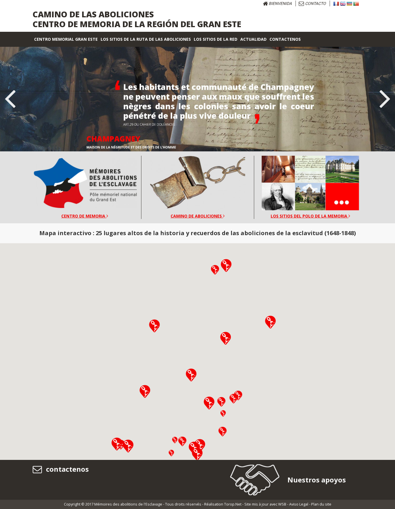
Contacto (315, 3)
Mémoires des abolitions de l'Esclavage (128, 504)
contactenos (66, 469)
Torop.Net (232, 504)
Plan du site (321, 504)
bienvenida (280, 3)
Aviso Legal (298, 504)
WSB (282, 504)
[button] (144, 391)
